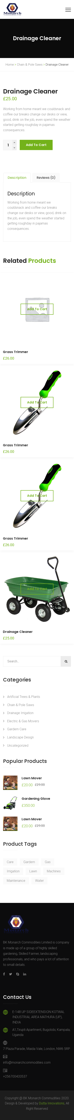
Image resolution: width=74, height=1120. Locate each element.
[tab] (17, 178)
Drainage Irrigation (20, 713)
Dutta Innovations (51, 1103)
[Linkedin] (23, 974)
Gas (48, 862)
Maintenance (16, 881)
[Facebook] (5, 974)
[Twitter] (10, 974)
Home (10, 64)
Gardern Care (16, 729)
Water (39, 881)
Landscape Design (20, 737)
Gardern (29, 862)
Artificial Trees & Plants (23, 697)
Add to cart (36, 144)
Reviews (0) (46, 177)
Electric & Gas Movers (23, 721)
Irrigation (13, 871)
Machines (54, 871)
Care (10, 862)
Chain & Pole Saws (30, 64)
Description (17, 177)
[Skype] (17, 974)
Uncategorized (17, 745)
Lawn (33, 871)
